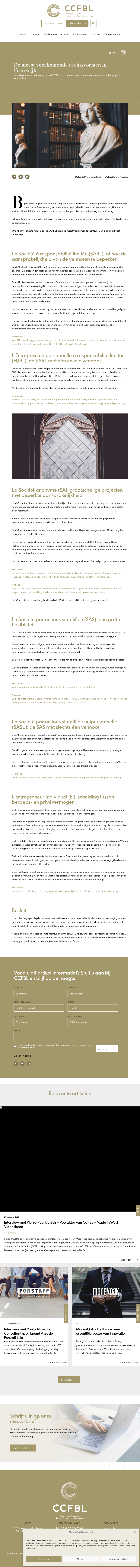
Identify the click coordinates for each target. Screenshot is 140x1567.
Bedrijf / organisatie (22, 1002)
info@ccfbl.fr (111, 1528)
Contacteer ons (112, 34)
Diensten (34, 34)
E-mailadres (19, 1016)
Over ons (95, 34)
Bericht (17, 1031)
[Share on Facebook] (14, 177)
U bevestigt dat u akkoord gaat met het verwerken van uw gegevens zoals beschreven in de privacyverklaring (55, 1046)
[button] (134, 1532)
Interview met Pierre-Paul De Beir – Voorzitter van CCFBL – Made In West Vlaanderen (61, 1224)
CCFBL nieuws (10, 1233)
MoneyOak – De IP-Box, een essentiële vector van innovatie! (101, 1331)
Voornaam (18, 988)
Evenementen (80, 34)
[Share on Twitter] (20, 177)
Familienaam (73, 988)
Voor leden (76, 23)
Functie (71, 1002)
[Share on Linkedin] (27, 177)
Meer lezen (126, 1259)
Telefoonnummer (75, 1016)
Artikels (65, 34)
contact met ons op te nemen (32, 937)
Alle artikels (66, 1379)
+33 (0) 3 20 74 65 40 (71, 1528)
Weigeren (81, 1559)
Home (23, 34)
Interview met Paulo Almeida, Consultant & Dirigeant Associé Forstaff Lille (28, 1333)
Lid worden (49, 23)
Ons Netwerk (50, 34)
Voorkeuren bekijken (118, 1559)
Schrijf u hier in (19, 1448)
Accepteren (44, 1559)
